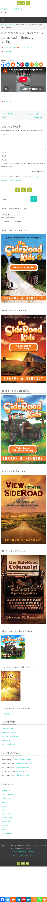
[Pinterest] (22, 63)
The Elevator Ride (22, 773)
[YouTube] (19, 3)
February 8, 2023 (26, 47)
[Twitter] (23, 3)
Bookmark (8, 100)
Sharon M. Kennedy (11, 8)
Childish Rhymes (8, 793)
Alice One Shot (7, 738)
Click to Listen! (6, 712)
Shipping (5, 824)
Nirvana (23, 854)
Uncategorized (7, 832)
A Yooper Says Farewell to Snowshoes (36, 114)
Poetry (4, 808)
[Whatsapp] (36, 63)
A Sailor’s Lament (22, 765)
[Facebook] (3, 63)
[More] (41, 63)
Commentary (6, 796)
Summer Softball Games (10, 735)
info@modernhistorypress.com (23, 849)
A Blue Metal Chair (8, 742)
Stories (4, 828)
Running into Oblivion (9, 731)
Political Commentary (9, 812)
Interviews (5, 800)
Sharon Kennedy (10, 47)
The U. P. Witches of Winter (10, 114)
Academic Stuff (7, 789)
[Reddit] (13, 63)
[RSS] (28, 3)
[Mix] (32, 63)
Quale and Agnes (8, 727)
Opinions (5, 804)
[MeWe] (27, 63)
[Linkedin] (18, 63)
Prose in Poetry (7, 816)
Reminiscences (9, 25)
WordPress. (31, 854)
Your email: (5, 212)
